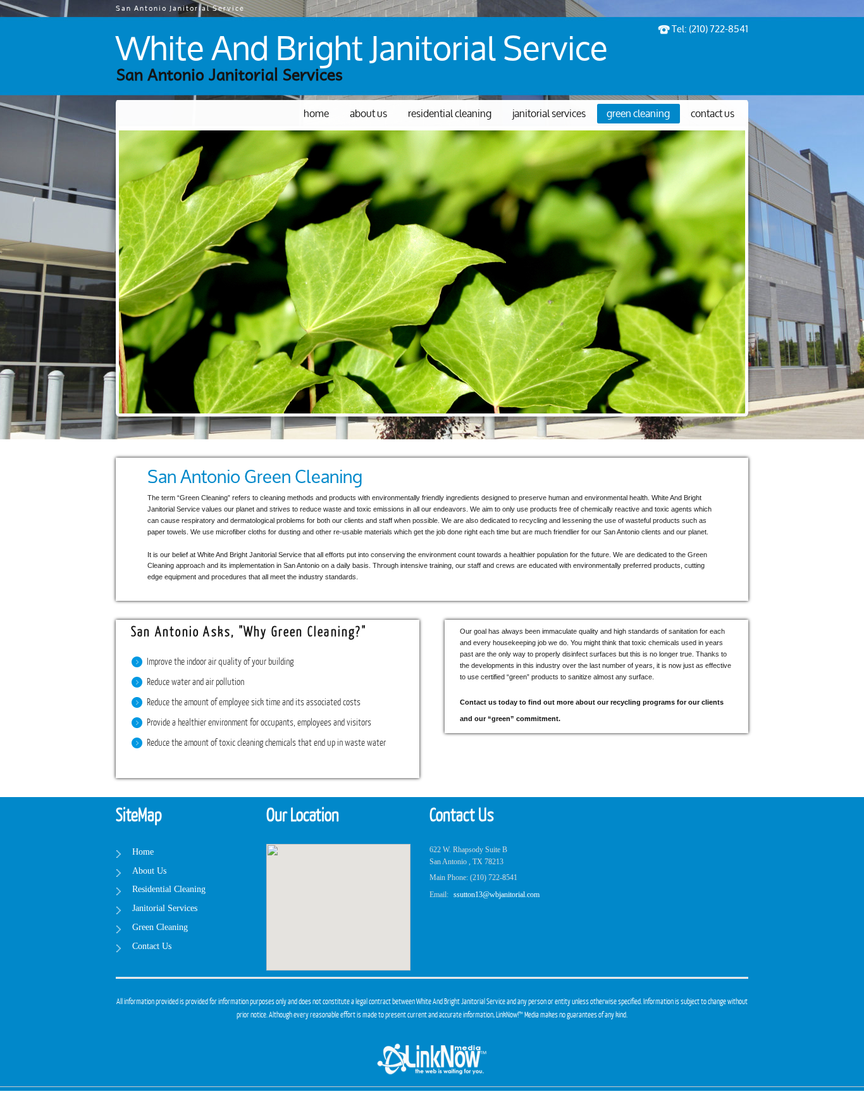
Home (316, 114)
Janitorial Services (549, 114)
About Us (368, 114)
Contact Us (712, 114)
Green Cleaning (638, 114)
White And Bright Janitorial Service (362, 51)
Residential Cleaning (449, 114)
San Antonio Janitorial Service (180, 9)
